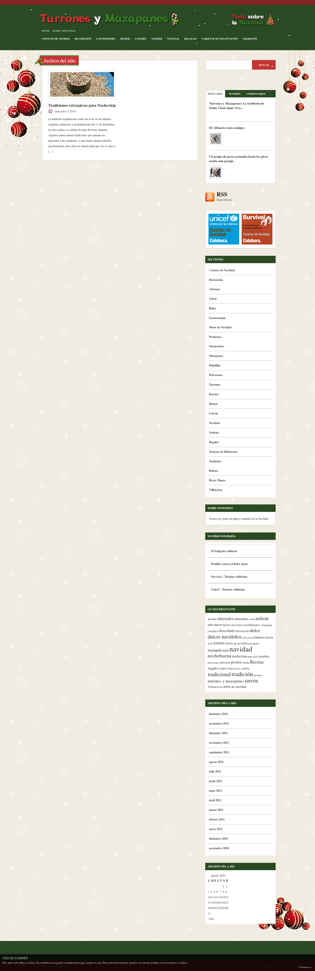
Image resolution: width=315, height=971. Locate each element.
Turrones (214, 384)
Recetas (214, 394)
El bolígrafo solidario (224, 551)
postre (236, 662)
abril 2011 (215, 800)
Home (46, 30)
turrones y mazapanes (226, 681)
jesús (210, 643)
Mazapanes (216, 356)
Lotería (140, 38)
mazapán (215, 650)
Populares (215, 93)
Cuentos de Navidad (56, 38)
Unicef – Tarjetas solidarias (228, 589)
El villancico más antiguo (227, 127)
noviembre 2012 (219, 723)
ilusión (269, 637)
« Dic (211, 919)
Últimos (234, 93)
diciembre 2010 (218, 838)
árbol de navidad (234, 686)
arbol (252, 619)
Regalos (190, 38)
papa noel (253, 656)
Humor (125, 38)
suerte (246, 668)
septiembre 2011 (219, 752)
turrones (258, 675)
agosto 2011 (216, 762)
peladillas (263, 656)
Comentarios (256, 93)
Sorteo (237, 668)
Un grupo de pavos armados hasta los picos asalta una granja (238, 158)
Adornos (214, 289)
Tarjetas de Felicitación (220, 38)
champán (212, 631)
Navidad (156, 38)
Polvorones (216, 375)
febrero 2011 (217, 819)
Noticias (173, 38)
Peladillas (215, 365)
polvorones (213, 662)
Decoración (83, 38)
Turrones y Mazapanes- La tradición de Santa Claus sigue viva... (236, 105)
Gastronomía (105, 38)
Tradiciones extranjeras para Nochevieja (82, 105)
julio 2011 (215, 771)
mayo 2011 (215, 791)
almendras (241, 618)
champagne (266, 625)
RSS (224, 196)
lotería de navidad (236, 643)
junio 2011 (215, 781)
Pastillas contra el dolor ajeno (229, 564)
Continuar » (305, 967)
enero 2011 (215, 829)
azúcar (262, 618)
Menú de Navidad (220, 327)
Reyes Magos (217, 480)
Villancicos (215, 490)
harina (259, 637)
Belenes (213, 471)
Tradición (250, 38)
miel (225, 650)
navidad (240, 648)
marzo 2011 (216, 810)
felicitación (248, 637)
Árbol (212, 299)
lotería (219, 643)
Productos (215, 337)
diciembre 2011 (218, 733)
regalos (213, 668)
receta (246, 662)
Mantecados (216, 346)
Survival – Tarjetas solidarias (229, 577)
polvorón (225, 662)
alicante (212, 619)
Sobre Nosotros (64, 30)
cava (233, 625)
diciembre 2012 (218, 714)
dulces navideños (225, 636)
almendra (225, 618)
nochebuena (219, 655)
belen (226, 625)
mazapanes (254, 643)
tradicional (219, 674)
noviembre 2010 (219, 848)
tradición (242, 674)
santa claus (227, 668)
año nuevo (215, 624)
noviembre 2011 (219, 743)
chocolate (226, 630)
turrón (251, 680)
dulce (255, 630)
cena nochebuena (248, 624)
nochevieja (239, 656)
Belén (212, 308)
